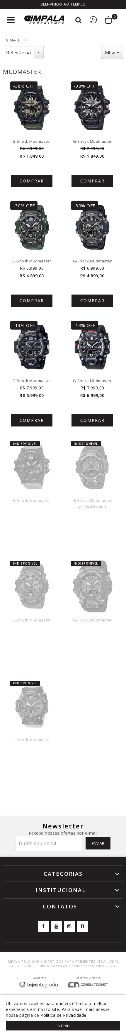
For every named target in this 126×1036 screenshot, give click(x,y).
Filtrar (111, 52)
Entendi (63, 1025)
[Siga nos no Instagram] (69, 926)
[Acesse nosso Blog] (82, 926)
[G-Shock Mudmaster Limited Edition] (92, 496)
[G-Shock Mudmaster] (32, 137)
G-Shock (13, 40)
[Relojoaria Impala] (44, 20)
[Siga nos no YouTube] (56, 926)
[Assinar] (98, 843)
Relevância (18, 52)
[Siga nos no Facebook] (44, 926)
